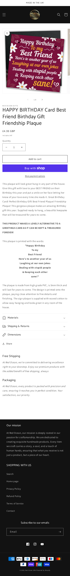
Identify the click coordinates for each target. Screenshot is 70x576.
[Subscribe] (59, 532)
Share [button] (9, 343)
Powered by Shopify (43, 570)
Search (10, 473)
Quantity (6, 140)
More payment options (35, 176)
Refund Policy (14, 496)
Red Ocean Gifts (30, 570)
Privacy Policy (14, 488)
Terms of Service (15, 503)
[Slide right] (42, 99)
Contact (11, 510)
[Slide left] (27, 99)
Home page (12, 481)
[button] (4, 14)
